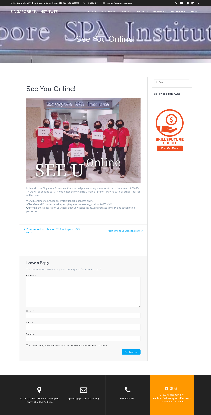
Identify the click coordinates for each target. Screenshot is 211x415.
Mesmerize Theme (174, 401)
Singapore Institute (34, 11)
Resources (177, 11)
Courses (124, 11)
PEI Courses (108, 11)
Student (140, 11)
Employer (158, 11)
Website (30, 333)
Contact (195, 11)
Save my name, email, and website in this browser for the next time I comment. (68, 345)
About (91, 11)
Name (30, 311)
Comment (32, 275)
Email (29, 322)
